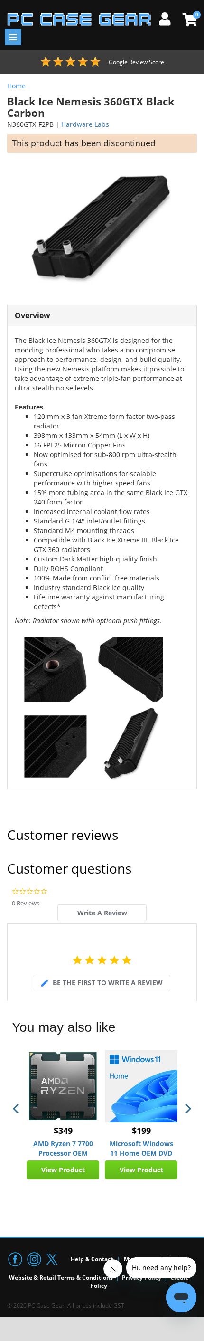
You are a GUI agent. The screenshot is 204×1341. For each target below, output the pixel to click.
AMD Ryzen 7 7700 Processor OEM (63, 1148)
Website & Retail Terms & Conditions (61, 1278)
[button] (16, 1109)
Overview (32, 315)
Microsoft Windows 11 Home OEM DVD (141, 1148)
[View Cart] (188, 19)
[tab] (102, 912)
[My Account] (168, 18)
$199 (141, 1130)
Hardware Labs (85, 124)
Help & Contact (92, 1259)
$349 (63, 1130)
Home (16, 85)
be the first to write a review (108, 982)
